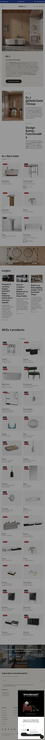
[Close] (41, 693)
